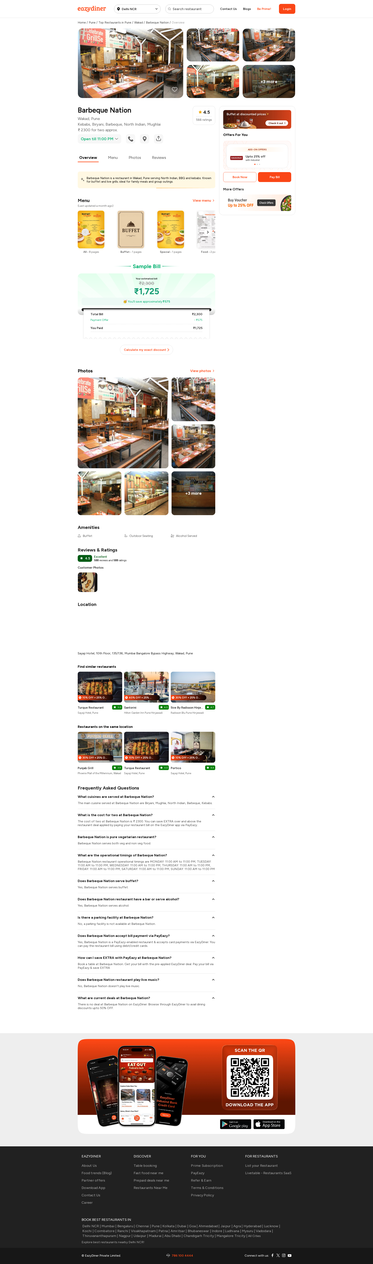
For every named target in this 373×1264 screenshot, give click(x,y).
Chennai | (143, 1226)
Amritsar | (179, 1231)
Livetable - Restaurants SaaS (268, 1173)
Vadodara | (264, 1231)
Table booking (145, 1165)
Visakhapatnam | (144, 1231)
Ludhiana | (233, 1231)
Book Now (240, 177)
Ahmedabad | (209, 1226)
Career (87, 1202)
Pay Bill (275, 177)
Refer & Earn (201, 1180)
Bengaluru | (126, 1226)
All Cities (254, 1236)
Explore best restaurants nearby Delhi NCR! (113, 1242)
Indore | (218, 1231)
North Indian (134, 124)
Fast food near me (148, 1173)
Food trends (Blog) (97, 1173)
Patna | (164, 1231)
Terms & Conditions (207, 1188)
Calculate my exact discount (145, 350)
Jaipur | (226, 1226)
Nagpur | (125, 1236)
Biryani (98, 124)
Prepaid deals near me (151, 1180)
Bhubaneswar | (199, 1231)
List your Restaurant (261, 1165)
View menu (202, 200)
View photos (200, 371)
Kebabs (84, 124)
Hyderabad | (253, 1226)
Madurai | (156, 1236)
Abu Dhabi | (173, 1236)
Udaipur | (140, 1236)
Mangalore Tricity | (232, 1236)
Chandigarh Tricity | (200, 1236)
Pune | (157, 1226)
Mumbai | (109, 1226)
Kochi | (88, 1231)
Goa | (193, 1226)
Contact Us (228, 9)
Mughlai (154, 124)
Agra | (238, 1226)
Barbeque (113, 124)
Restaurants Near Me (151, 1188)
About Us (89, 1165)
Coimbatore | (105, 1231)
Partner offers (93, 1180)
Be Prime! (264, 9)
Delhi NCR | (91, 1226)
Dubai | (182, 1226)
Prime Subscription (207, 1165)
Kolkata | (169, 1226)
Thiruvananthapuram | (100, 1236)
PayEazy (197, 1173)
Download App (93, 1188)
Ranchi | (123, 1231)
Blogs (247, 9)
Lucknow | (272, 1226)
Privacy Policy (202, 1195)
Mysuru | (248, 1231)
